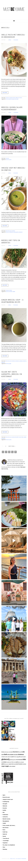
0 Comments (16, 39)
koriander (10, 291)
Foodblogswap (6, 801)
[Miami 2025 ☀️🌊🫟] (14, 697)
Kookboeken (5, 814)
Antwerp (3, 752)
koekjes (5, 762)
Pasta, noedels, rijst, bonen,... (18, 97)
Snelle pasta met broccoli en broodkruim (13, 36)
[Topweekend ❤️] (14, 671)
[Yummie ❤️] (14, 645)
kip (2, 762)
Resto (4, 829)
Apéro (4, 795)
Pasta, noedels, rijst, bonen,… (9, 825)
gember (17, 232)
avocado (11, 752)
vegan (3, 766)
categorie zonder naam (8, 799)
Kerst (17, 759)
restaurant (6, 764)
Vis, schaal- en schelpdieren (9, 845)
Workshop (5, 849)
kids (24, 759)
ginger (10, 363)
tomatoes (24, 764)
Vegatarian (3, 362)
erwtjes (14, 232)
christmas (21, 754)
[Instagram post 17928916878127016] (14, 488)
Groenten (11, 97)
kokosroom (21, 232)
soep (15, 764)
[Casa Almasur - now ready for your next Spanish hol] (14, 540)
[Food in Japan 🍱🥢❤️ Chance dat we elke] (14, 514)
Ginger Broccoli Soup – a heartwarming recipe (12, 301)
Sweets (4, 836)
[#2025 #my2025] (14, 618)
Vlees (4, 847)
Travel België (6, 840)
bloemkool (15, 752)
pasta (17, 762)
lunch (14, 762)
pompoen (22, 762)
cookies (8, 756)
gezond (22, 756)
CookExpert (11, 232)
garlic (19, 756)
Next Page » (12, 446)
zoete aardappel (12, 766)
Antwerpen (7, 751)
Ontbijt (4, 823)
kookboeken (9, 762)
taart (17, 764)
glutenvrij (5, 759)
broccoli (7, 159)
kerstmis (20, 759)
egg (17, 756)
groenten (14, 759)
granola (11, 759)
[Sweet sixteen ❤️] (14, 566)
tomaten (20, 764)
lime (12, 762)
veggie (7, 766)
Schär (13, 764)
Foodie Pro (12, 858)
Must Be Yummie (14, 9)
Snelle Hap (5, 832)
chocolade (10, 754)
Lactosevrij (5, 816)
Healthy (10, 290)
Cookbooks (3, 756)
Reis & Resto (5, 827)
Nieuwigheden (6, 821)
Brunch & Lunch (8, 230)
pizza (20, 762)
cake (23, 752)
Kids (4, 812)
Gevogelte (5, 803)
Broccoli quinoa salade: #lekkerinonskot (12, 108)
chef (2, 754)
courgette (12, 756)
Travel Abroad (6, 838)
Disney (15, 756)
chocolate (15, 754)
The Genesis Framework (21, 858)
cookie (6, 756)
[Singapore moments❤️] (14, 592)
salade (10, 764)
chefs (5, 754)
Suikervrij (5, 834)
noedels (14, 291)
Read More (5, 92)
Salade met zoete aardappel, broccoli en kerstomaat (11, 374)
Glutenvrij (7, 97)
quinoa (10, 159)
